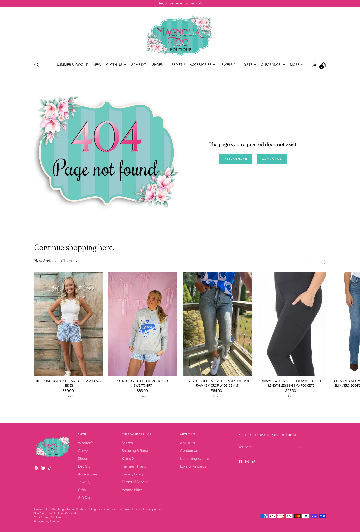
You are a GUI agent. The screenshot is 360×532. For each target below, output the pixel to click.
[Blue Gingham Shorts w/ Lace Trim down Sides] (68, 324)
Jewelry (84, 482)
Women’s (85, 443)
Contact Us (189, 451)
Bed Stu (84, 466)
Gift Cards (86, 497)
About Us (187, 443)
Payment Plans (134, 466)
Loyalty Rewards (193, 466)
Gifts (82, 490)
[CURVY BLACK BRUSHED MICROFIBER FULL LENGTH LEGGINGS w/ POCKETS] (291, 324)
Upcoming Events (194, 458)
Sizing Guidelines (135, 458)
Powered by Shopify (47, 521)
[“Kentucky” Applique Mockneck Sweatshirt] (142, 324)
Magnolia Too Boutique (72, 509)
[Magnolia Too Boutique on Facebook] (36, 469)
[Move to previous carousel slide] (312, 262)
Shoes (83, 458)
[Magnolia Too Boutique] (180, 34)
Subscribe (297, 447)
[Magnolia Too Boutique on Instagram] (43, 469)
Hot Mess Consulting (66, 513)
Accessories (88, 474)
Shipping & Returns (137, 451)
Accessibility (132, 490)
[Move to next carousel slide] (322, 261)
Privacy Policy (133, 474)
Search (127, 443)
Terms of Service (135, 482)
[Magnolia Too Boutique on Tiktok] (50, 469)
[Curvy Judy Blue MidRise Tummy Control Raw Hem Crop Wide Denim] (217, 324)
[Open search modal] (36, 65)
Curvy (83, 451)
